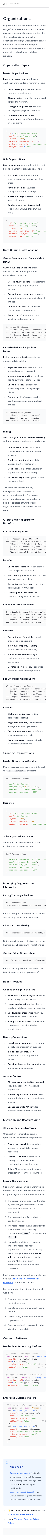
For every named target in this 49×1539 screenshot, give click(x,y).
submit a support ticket (21, 1492)
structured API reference (20, 1514)
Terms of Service (23, 1519)
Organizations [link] (15, 4)
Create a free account (20, 1473)
